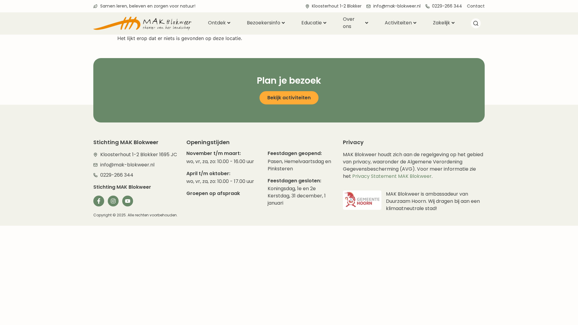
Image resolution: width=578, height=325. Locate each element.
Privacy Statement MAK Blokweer (392, 176)
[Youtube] (127, 201)
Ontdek (217, 22)
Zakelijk (441, 22)
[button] (476, 24)
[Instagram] (113, 201)
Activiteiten (398, 22)
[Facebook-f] (98, 201)
